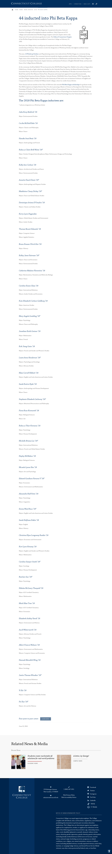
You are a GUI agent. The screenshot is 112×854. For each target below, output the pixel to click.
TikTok (93, 804)
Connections (78, 4)
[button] (109, 851)
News (21, 9)
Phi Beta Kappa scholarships (71, 85)
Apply (70, 4)
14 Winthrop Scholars (32, 54)
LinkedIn (93, 800)
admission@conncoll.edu (50, 797)
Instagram (93, 794)
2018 (35, 9)
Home (12, 10)
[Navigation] (93, 4)
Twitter (92, 791)
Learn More (45, 718)
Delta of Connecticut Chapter (63, 37)
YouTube (93, 797)
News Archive (28, 9)
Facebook (93, 787)
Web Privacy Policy (69, 795)
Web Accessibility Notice (68, 797)
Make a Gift (87, 4)
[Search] (98, 4)
